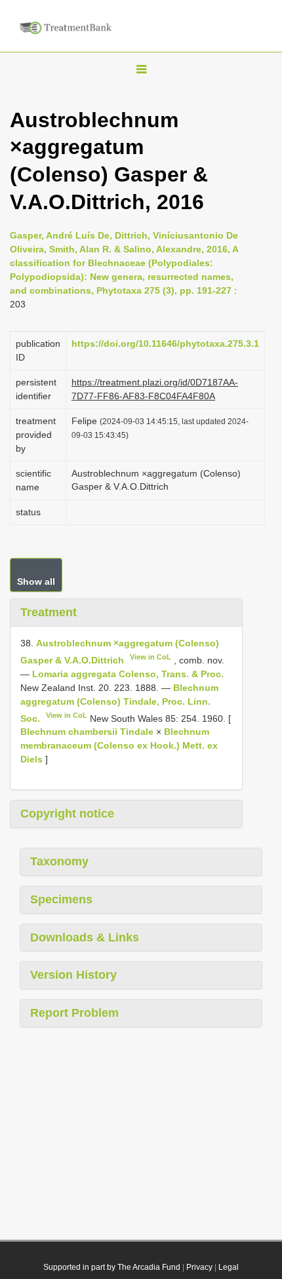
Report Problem (74, 1012)
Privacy (199, 1267)
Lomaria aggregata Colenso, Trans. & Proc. (128, 674)
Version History (73, 974)
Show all (36, 581)
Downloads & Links (84, 937)
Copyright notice (67, 813)
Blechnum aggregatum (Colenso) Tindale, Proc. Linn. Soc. (119, 703)
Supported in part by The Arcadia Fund (111, 1267)
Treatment (48, 612)
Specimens (61, 899)
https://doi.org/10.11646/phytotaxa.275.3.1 (165, 343)
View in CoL (150, 657)
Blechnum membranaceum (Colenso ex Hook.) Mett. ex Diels (119, 745)
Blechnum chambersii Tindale (86, 731)
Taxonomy (59, 861)
